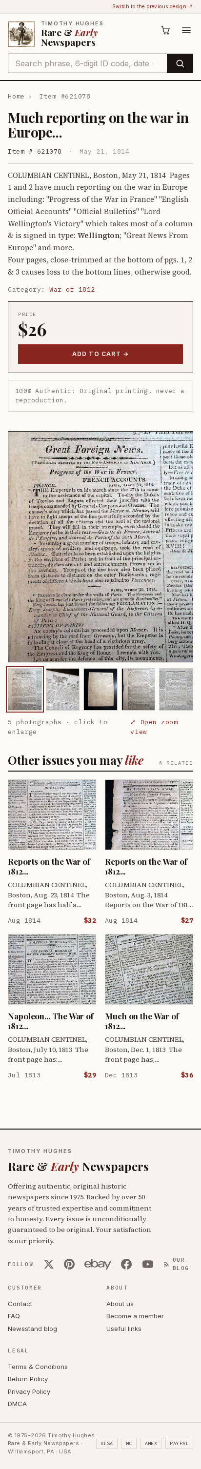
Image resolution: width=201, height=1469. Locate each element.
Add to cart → (100, 353)
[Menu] (186, 30)
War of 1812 (72, 289)
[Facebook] (126, 1264)
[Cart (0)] (166, 30)
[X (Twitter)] (48, 1264)
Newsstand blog (32, 1328)
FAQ (14, 1316)
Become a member (135, 1316)
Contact (20, 1304)
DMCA (17, 1404)
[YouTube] (147, 1264)
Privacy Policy (29, 1391)
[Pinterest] (69, 1264)
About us (120, 1304)
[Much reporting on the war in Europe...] (25, 689)
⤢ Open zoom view (154, 727)
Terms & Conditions (38, 1366)
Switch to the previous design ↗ (152, 6)
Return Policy (28, 1379)
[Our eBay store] (97, 1264)
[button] (100, 547)
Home (16, 96)
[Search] (180, 63)
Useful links (123, 1328)
